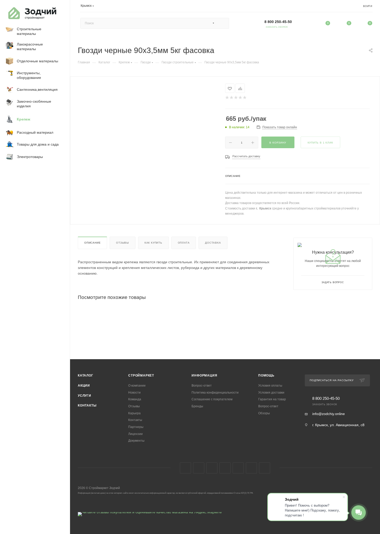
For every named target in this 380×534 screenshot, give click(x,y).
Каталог (85, 375)
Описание (92, 242)
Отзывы (122, 242)
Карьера (134, 413)
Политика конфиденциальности (215, 392)
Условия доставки (271, 392)
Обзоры (264, 413)
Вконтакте (185, 467)
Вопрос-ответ (202, 385)
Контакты (87, 405)
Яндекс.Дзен (251, 467)
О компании (137, 385)
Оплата (184, 242)
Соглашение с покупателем (212, 399)
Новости (134, 392)
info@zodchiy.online (328, 414)
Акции (84, 385)
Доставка (213, 242)
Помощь (266, 375)
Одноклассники (225, 467)
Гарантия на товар (272, 399)
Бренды (197, 406)
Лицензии (135, 434)
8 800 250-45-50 (278, 22)
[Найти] (222, 23)
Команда (134, 399)
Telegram (198, 467)
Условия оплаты (270, 385)
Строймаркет (141, 375)
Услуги (84, 395)
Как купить (153, 242)
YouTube (211, 467)
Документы (136, 440)
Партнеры (135, 427)
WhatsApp (238, 467)
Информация (204, 375)
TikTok (264, 467)
